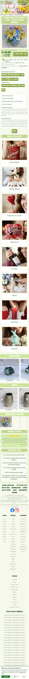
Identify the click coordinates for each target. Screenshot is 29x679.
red (4, 519)
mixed (16, 85)
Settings (24, 676)
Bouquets (11, 14)
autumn (14, 597)
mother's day (14, 584)
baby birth (23, 524)
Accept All (6, 676)
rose (13, 519)
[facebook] (12, 510)
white (4, 521)
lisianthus (13, 549)
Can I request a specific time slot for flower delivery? (14, 459)
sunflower (13, 544)
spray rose (13, 556)
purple (4, 526)
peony (13, 561)
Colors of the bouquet (7, 95)
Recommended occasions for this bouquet (12, 101)
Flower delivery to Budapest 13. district (14, 645)
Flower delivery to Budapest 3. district (14, 620)
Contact (25, 488)
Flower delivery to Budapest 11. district (14, 640)
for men (23, 541)
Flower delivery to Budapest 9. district (14, 635)
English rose (13, 564)
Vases (14, 385)
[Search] (8, 2)
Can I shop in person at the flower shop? (14, 455)
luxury (23, 551)
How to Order (6, 490)
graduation (23, 549)
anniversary (23, 529)
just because (13, 79)
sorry (23, 544)
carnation (13, 554)
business (23, 534)
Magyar (26, 1)
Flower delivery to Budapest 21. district (14, 665)
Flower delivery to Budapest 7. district (14, 630)
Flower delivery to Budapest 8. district (14, 632)
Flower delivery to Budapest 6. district (14, 627)
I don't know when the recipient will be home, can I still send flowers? (14, 463)
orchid (22, 85)
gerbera (13, 541)
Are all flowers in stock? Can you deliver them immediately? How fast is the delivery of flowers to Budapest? (14, 477)
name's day (20, 75)
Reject (15, 676)
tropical (13, 539)
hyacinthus (13, 529)
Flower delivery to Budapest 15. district (14, 650)
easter (14, 582)
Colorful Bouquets (19, 14)
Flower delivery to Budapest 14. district (14, 647)
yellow (4, 85)
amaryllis (13, 546)
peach (4, 536)
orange (4, 529)
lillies (13, 531)
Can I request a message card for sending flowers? (14, 468)
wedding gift (23, 531)
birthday (11, 75)
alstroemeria (13, 534)
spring (14, 592)
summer (5, 75)
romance (23, 519)
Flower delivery (3, 14)
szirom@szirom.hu (8, 485)
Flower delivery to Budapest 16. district (14, 652)
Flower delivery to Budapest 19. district (14, 660)
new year (14, 602)
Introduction (23, 490)
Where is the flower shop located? (14, 472)
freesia (13, 526)
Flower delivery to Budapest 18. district (14, 657)
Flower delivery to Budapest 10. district (14, 637)
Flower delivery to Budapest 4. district (14, 622)
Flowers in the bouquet (7, 98)
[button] (27, 370)
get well (5, 79)
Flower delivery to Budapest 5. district (14, 625)
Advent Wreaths (14, 607)
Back (14, 131)
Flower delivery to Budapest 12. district (14, 642)
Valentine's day (14, 587)
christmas (14, 579)
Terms (15, 490)
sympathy (23, 536)
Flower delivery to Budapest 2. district (14, 617)
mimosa (13, 566)
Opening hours (16, 488)
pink (4, 524)
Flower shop (6, 488)
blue (3, 90)
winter (14, 599)
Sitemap (14, 492)
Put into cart (21, 54)
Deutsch (20, 1)
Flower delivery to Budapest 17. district (14, 655)
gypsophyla (13, 569)
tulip (13, 521)
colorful (10, 85)
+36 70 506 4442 (21, 485)
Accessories (14, 356)
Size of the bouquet (6, 104)
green (4, 534)
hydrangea (13, 551)
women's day (14, 589)
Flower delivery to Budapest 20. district (14, 662)
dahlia (13, 559)
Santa (14, 604)
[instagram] (16, 510)
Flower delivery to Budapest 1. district (14, 615)
